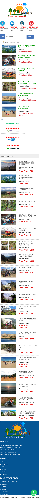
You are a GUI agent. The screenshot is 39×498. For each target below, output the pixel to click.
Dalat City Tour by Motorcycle (26, 398)
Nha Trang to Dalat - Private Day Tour (26, 255)
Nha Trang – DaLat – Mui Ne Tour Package (26, 56)
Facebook (4, 462)
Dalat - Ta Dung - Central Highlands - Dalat (26, 46)
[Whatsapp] (12, 150)
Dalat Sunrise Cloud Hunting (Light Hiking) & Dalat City (27, 163)
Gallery (4, 489)
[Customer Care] (13, 140)
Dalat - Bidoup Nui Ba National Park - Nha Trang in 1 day (27, 83)
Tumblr (4, 472)
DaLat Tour (5, 494)
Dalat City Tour (25, 268)
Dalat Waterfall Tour (27, 295)
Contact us (5, 491)
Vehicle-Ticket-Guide (24, 28)
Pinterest (4, 474)
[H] (12, 131)
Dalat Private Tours (4, 28)
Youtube (4, 469)
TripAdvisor (5, 464)
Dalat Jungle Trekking (27, 201)
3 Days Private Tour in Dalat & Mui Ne (25, 107)
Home (6, 42)
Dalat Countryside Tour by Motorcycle (27, 372)
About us (4, 484)
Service (4, 486)
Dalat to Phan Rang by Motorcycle (27, 385)
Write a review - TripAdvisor (9, 481)
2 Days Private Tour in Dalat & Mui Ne (25, 94)
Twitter (3, 467)
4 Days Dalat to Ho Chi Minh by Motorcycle (27, 412)
